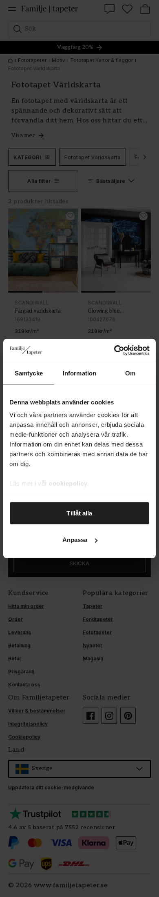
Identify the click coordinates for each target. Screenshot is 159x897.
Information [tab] (79, 372)
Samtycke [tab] (29, 372)
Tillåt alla (79, 512)
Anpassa (75, 539)
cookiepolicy (68, 483)
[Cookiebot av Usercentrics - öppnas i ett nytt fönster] (114, 350)
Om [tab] (130, 372)
